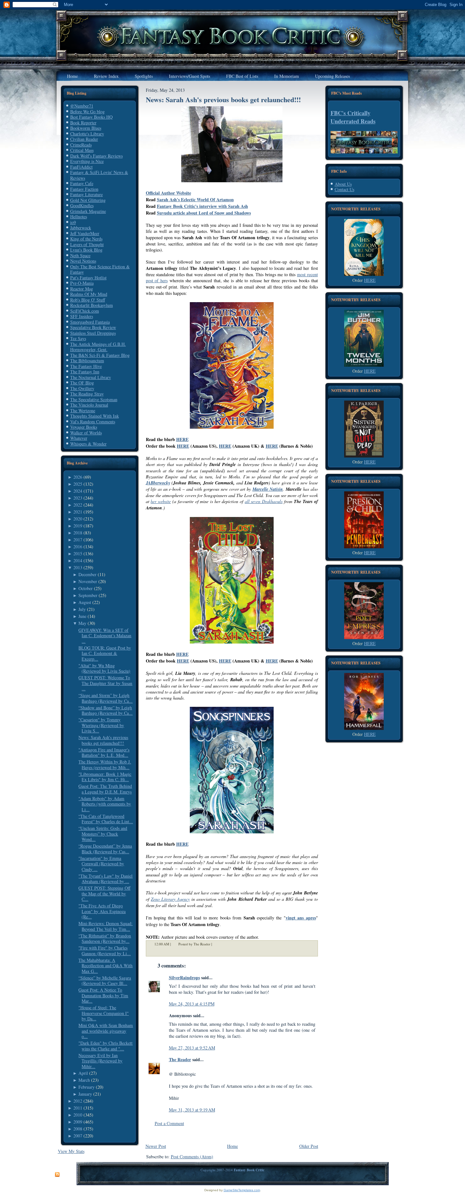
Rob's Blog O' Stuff (87, 300)
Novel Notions (83, 261)
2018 (77, 533)
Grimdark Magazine (88, 211)
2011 (77, 1108)
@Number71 (81, 106)
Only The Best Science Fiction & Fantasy (100, 269)
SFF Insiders (81, 316)
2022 (77, 505)
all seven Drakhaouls (264, 501)
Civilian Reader (84, 139)
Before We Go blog (87, 112)
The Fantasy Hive (86, 366)
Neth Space (80, 255)
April (83, 1073)
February (86, 1087)
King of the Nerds (86, 239)
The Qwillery (82, 388)
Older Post (308, 1146)
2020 (77, 519)
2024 (77, 491)
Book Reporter (83, 123)
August (84, 602)
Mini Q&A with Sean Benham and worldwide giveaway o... (105, 1030)
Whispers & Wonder (88, 444)
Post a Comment (169, 1123)
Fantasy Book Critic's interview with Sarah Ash (202, 206)
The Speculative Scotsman (93, 399)
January (85, 1094)
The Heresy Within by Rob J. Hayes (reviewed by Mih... (104, 764)
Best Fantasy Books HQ (91, 117)
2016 (77, 547)
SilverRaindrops (184, 977)
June (82, 616)
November (87, 581)
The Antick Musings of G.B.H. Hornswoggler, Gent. (98, 347)
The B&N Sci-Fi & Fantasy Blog (100, 355)
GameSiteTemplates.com (242, 1190)
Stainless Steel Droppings (93, 333)
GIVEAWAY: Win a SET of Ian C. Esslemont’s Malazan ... (104, 635)
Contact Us (344, 189)
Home (232, 1146)
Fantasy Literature (86, 194)
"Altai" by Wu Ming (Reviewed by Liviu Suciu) (104, 668)
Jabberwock (80, 228)
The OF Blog (82, 383)
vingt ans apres (301, 917)
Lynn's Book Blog (86, 250)
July (82, 609)
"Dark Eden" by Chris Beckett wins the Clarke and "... (105, 1046)
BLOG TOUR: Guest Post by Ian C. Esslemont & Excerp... (104, 653)
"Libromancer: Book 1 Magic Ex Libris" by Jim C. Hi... (104, 777)
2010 (77, 1115)
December (87, 574)
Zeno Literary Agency (170, 899)
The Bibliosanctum (87, 361)
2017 (77, 540)
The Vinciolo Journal (89, 405)
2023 (77, 498)
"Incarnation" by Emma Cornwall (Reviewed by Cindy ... (101, 863)
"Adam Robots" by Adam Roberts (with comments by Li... (104, 803)
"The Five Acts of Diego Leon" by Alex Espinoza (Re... (102, 911)
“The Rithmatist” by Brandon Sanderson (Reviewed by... (104, 938)
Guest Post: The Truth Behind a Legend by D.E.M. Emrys (105, 789)
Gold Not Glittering (88, 200)
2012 (77, 1101)
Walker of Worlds (86, 433)
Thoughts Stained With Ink (94, 416)
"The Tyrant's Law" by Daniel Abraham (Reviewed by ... (105, 879)
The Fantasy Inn (84, 372)
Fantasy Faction (84, 189)
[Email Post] (216, 944)
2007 (77, 1136)
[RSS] (57, 1174)
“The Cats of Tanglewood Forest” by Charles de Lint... (105, 819)
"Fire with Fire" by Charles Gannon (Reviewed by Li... (104, 950)
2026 (77, 477)
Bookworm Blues (85, 128)
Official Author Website (168, 193)
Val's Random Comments (92, 422)
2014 (77, 560)
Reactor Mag (81, 289)
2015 (77, 554)
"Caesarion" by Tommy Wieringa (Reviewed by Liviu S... (101, 725)
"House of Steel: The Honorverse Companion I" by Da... (103, 1013)
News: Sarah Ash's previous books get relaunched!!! (103, 740)
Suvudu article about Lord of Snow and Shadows (204, 212)
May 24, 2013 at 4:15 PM (191, 1004)
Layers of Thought (87, 244)
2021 (77, 512)
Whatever (78, 438)
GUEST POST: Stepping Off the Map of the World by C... (104, 893)
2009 (77, 1122)
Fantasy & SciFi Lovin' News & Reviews (99, 175)
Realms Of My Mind (88, 294)
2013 (77, 567)
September (87, 595)
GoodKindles (82, 205)
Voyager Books (83, 427)
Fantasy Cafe (81, 183)
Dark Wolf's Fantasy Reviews (96, 156)
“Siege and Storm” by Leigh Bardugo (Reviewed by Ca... (105, 698)
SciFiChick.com (84, 311)
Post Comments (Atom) (192, 1157)
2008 (77, 1129)
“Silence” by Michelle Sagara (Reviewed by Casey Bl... (104, 980)
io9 (73, 222)
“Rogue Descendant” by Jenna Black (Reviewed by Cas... (105, 849)
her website (161, 501)
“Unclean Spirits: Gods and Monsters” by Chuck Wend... (102, 833)
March (84, 1080)
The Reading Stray (87, 394)
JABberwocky (158, 483)
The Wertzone (82, 411)
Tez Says (78, 338)
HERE (182, 439)
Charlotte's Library (87, 134)
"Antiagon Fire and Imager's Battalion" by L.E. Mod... (103, 752)
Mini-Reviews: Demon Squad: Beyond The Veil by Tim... (105, 926)
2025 (77, 484)
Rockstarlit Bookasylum (91, 305)
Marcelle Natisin (267, 489)
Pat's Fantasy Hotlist (88, 278)
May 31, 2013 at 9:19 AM (192, 1110)
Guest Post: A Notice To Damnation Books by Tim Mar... (103, 995)
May (82, 623)
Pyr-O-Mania (82, 283)
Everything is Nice (87, 161)
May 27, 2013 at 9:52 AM (192, 1048)
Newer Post (156, 1146)
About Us (343, 184)
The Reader (180, 1059)
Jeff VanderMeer (84, 233)
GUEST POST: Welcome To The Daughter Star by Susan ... (105, 683)
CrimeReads (81, 145)
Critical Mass (82, 150)
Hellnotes (78, 217)
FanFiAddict (81, 167)
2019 (77, 526)
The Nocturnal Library (90, 377)
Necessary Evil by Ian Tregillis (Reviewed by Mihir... (100, 1060)
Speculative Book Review (93, 327)
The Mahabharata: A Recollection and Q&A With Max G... (105, 965)
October (85, 588)
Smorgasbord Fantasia (90, 322)
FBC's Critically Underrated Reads (353, 117)
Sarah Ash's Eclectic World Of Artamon (195, 199)
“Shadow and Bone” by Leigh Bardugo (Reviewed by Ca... (105, 710)
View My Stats (71, 1151)
